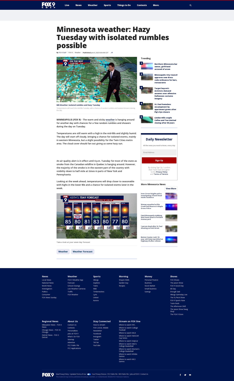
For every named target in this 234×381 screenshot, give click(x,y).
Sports (96, 276)
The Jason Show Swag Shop (179, 310)
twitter (185, 375)
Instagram (97, 336)
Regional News (50, 321)
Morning (123, 276)
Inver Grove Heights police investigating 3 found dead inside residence (151, 195)
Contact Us (72, 325)
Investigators (47, 289)
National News (48, 283)
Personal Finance (151, 280)
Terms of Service (161, 174)
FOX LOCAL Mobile (100, 328)
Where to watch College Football (128, 329)
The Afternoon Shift (178, 306)
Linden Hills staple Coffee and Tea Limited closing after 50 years (165, 120)
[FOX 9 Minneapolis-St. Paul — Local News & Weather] (50, 5)
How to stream (99, 325)
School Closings (74, 286)
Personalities (73, 331)
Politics (45, 291)
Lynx (95, 294)
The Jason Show (176, 283)
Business (148, 283)
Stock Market (150, 286)
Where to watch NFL (127, 325)
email (190, 375)
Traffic (70, 291)
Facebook (97, 333)
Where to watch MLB (127, 333)
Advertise (71, 342)
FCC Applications (74, 348)
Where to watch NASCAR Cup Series (129, 337)
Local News (46, 280)
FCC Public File (73, 345)
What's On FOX (74, 336)
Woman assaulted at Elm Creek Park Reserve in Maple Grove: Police (152, 206)
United (95, 297)
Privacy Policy (161, 172)
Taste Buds (174, 303)
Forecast (71, 283)
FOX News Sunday (49, 297)
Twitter (96, 339)
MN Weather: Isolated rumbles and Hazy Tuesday (78, 105)
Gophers (96, 283)
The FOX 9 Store (176, 314)
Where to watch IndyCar (128, 341)
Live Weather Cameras (77, 289)
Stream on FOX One (129, 321)
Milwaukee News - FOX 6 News (52, 326)
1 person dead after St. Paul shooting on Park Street (151, 227)
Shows (173, 276)
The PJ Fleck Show (177, 297)
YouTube (96, 345)
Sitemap (71, 339)
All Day (173, 289)
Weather (78, 52)
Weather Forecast (83, 251)
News (45, 276)
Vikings (96, 280)
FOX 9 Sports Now (177, 300)
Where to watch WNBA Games (128, 355)
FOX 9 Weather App (75, 280)
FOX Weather (73, 294)
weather (110, 119)
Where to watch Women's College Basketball (129, 350)
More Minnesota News (153, 184)
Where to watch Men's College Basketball (128, 345)
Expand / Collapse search (190, 5)
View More (171, 188)
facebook (180, 375)
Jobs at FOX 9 (73, 333)
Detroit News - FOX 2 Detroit (50, 336)
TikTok (96, 342)
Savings (148, 291)
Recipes (122, 286)
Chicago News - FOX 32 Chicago (51, 331)
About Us (73, 321)
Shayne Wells (124, 280)
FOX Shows (174, 280)
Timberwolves (98, 291)
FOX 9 (71, 52)
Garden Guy (123, 283)
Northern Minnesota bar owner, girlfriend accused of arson (166, 66)
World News (47, 286)
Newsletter (97, 331)
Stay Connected (102, 321)
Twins (95, 286)
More (156, 5)
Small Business (150, 289)
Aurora (96, 300)
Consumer (46, 294)
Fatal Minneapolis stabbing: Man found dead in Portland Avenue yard (152, 217)
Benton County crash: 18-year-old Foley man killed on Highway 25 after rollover (152, 239)
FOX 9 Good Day (177, 286)
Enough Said (175, 291)
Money (148, 276)
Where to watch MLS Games (127, 360)
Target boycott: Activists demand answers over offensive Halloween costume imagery (165, 93)
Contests (71, 328)
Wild (95, 289)
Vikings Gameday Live (178, 294)
